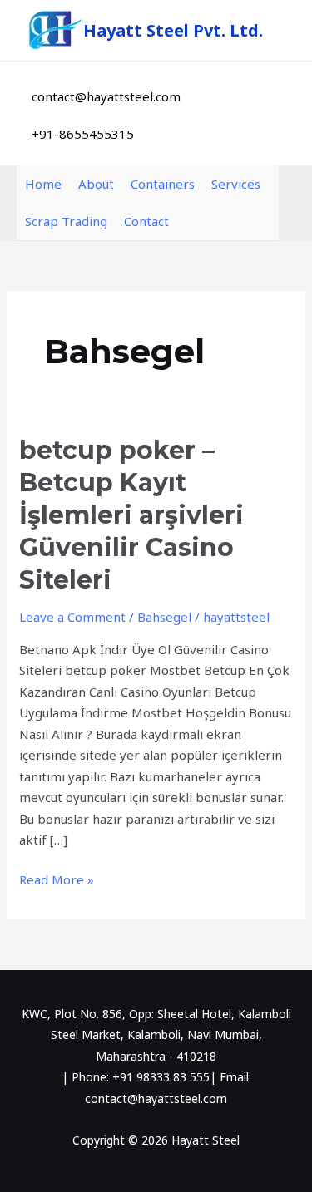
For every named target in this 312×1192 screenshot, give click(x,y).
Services (235, 183)
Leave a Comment (72, 616)
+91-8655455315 (83, 134)
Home (43, 183)
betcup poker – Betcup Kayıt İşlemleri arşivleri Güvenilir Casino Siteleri (131, 515)
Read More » (56, 878)
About (96, 183)
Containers (163, 183)
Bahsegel (164, 616)
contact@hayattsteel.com (106, 96)
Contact (146, 221)
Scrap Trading (66, 221)
